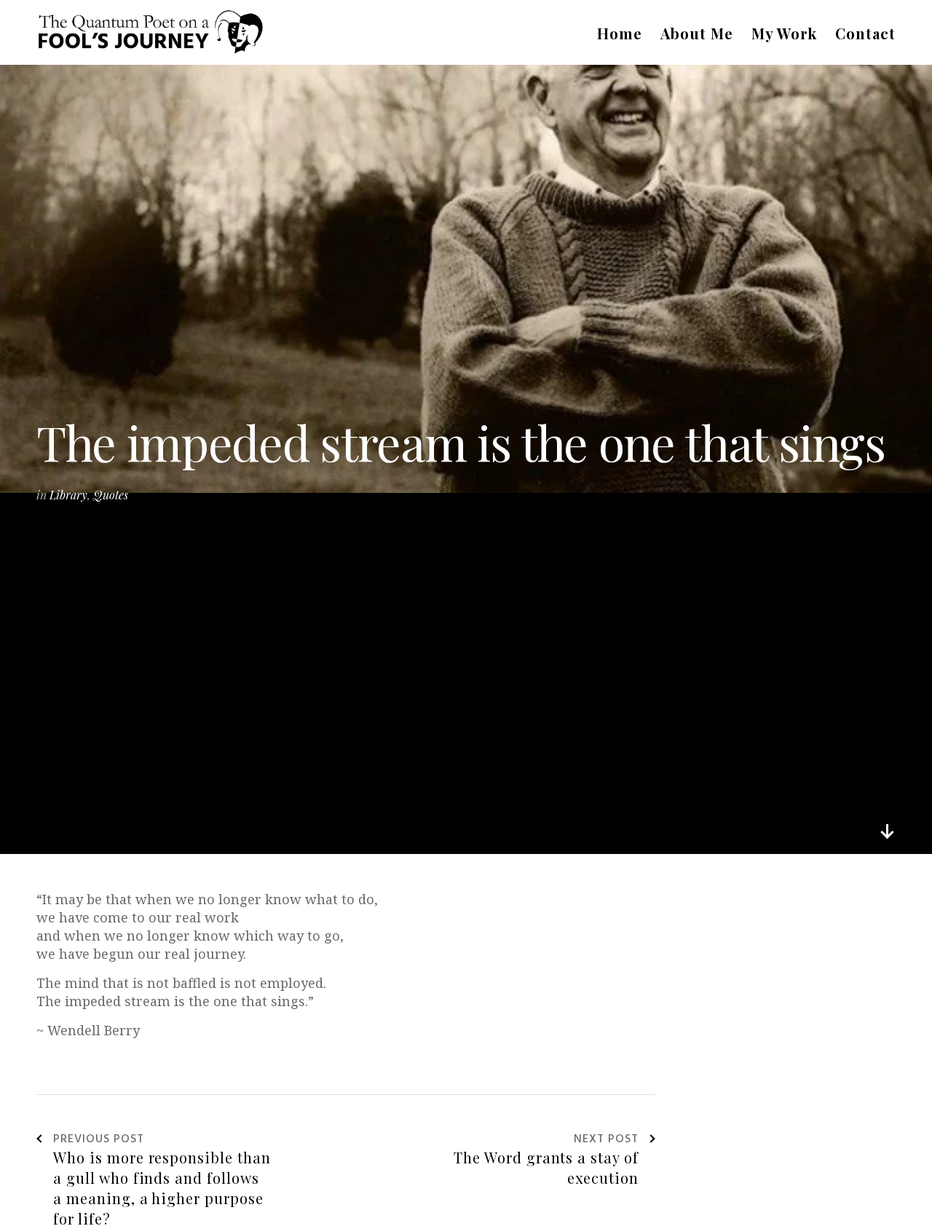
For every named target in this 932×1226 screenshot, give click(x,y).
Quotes (110, 494)
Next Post (606, 1140)
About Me (696, 33)
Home (619, 33)
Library (68, 494)
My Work (784, 33)
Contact (865, 33)
